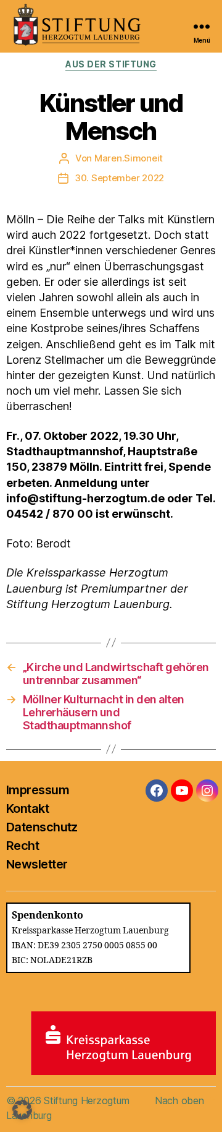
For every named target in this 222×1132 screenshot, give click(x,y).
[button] (22, 1109)
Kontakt (27, 808)
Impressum (37, 790)
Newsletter (36, 864)
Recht (22, 845)
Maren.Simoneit (128, 158)
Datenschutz (42, 827)
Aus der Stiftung (110, 64)
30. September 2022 (119, 178)
